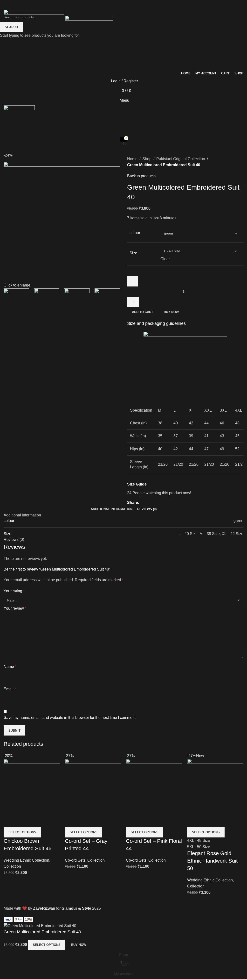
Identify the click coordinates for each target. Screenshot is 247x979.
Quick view (10, 821)
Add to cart (142, 312)
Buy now (78, 945)
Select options (47, 945)
